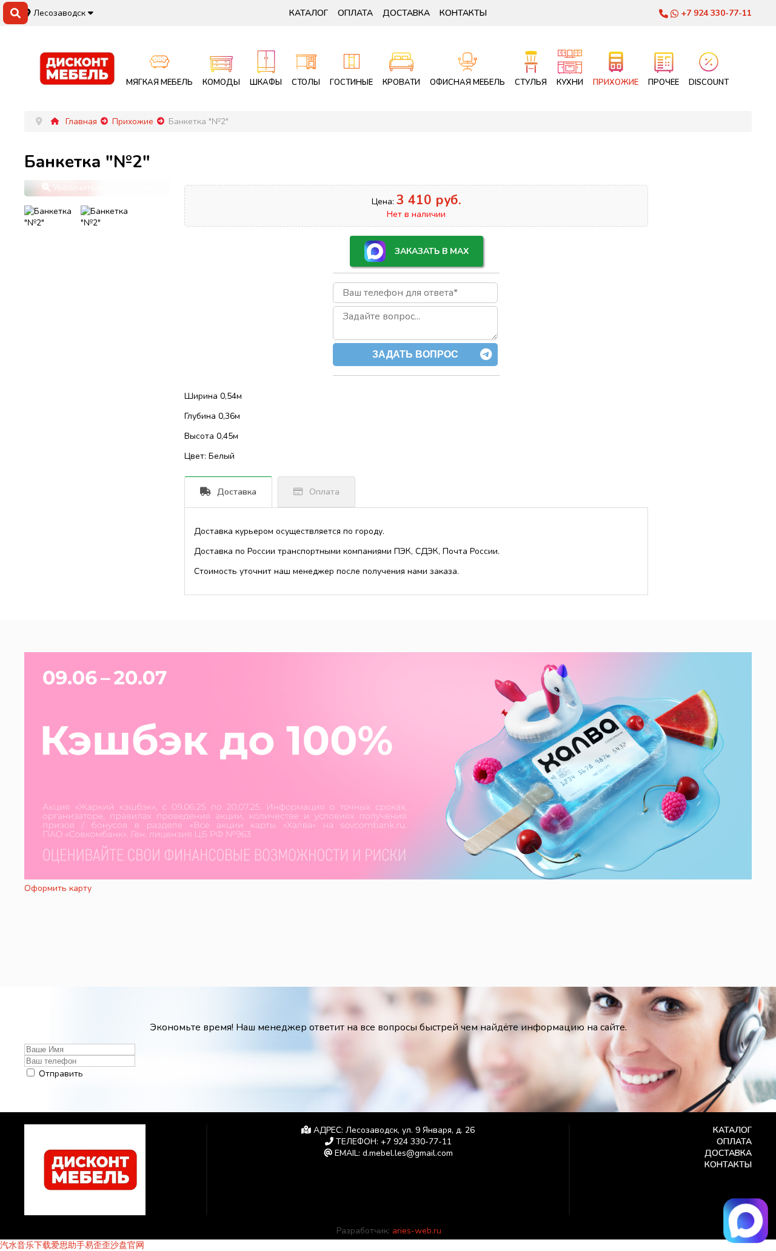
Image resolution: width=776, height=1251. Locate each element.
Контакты (463, 13)
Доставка (406, 13)
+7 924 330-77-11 (715, 13)
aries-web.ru (416, 1230)
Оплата (355, 13)
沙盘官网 (127, 1245)
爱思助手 (68, 1245)
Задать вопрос (415, 354)
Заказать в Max (432, 251)
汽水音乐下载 (25, 1245)
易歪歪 (97, 1245)
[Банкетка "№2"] (49, 217)
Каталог (308, 13)
